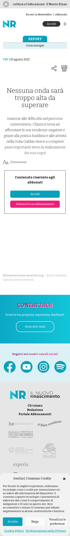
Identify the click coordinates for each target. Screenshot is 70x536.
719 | (6, 59)
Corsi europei (35, 45)
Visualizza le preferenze (57, 521)
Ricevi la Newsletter (39, 14)
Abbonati (61, 14)
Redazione (35, 410)
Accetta (13, 521)
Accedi (51, 24)
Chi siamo (35, 405)
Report (35, 39)
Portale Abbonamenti (35, 414)
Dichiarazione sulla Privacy (46, 531)
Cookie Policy (14, 531)
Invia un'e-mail (35, 326)
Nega (35, 521)
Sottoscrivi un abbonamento (35, 204)
